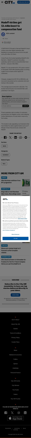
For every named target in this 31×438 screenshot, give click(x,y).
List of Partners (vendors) (9, 230)
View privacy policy (22, 218)
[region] (15, 219)
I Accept (16, 238)
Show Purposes (15, 234)
